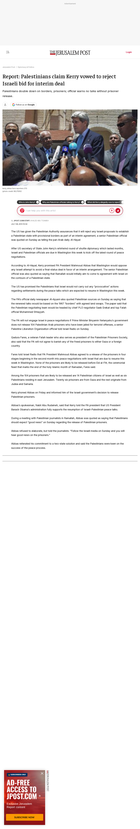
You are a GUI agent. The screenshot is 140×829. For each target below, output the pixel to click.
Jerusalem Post (8, 67)
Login (129, 52)
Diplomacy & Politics (26, 67)
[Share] (5, 104)
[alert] (24, 797)
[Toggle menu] (7, 52)
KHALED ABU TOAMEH (39, 221)
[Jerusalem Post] (70, 53)
